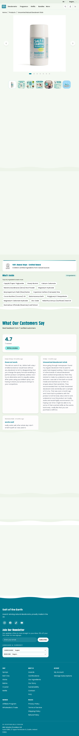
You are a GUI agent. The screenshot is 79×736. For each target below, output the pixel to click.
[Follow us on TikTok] (16, 623)
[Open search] (65, 6)
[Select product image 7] (67, 84)
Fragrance (24, 6)
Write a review (12, 348)
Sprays (5, 672)
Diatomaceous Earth (36, 296)
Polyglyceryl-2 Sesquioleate (57, 296)
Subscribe (43, 640)
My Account (59, 672)
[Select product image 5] (48, 84)
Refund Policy (33, 715)
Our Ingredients (34, 679)
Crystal (5, 687)
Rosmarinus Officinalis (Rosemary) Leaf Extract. (21, 305)
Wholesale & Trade (10, 707)
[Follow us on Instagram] (4, 623)
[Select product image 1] (12, 84)
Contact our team (47, 495)
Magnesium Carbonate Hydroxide (16, 301)
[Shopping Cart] (75, 6)
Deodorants (12, 6)
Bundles (41, 6)
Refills (33, 6)
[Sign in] (70, 6)
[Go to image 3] (37, 73)
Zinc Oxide (35, 301)
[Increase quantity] (74, 139)
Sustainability (33, 687)
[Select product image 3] (30, 84)
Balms (4, 683)
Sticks (4, 679)
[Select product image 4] (39, 84)
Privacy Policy (33, 704)
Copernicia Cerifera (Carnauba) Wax (46, 292)
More (48, 6)
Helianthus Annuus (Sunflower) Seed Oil (56, 301)
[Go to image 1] (30, 73)
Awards (31, 672)
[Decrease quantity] (64, 139)
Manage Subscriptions (63, 676)
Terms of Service (35, 707)
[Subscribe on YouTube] (22, 623)
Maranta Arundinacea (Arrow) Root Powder (19, 288)
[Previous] (6, 43)
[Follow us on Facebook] (10, 623)
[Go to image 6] (46, 73)
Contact (31, 690)
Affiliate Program (9, 704)
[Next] (72, 43)
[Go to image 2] (34, 73)
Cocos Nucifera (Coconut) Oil (14, 296)
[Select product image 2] (21, 84)
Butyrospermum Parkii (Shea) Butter (17, 292)
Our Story (32, 683)
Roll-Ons (5, 676)
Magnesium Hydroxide (46, 288)
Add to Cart (39, 145)
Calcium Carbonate (48, 283)
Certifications (33, 676)
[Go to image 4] (40, 73)
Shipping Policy (34, 711)
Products (12, 12)
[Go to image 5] (43, 73)
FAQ (30, 694)
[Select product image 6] (57, 84)
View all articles (38, 597)
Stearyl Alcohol (32, 283)
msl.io (4, 732)
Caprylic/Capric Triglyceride (14, 283)
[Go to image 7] (49, 73)
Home (4, 12)
